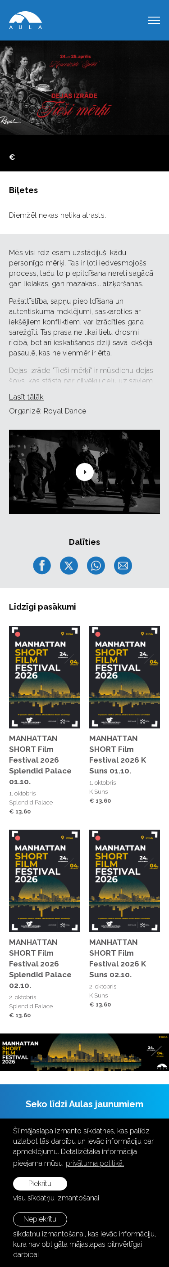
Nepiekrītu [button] (39, 1219)
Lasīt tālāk (26, 396)
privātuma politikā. (95, 1163)
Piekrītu (39, 1183)
